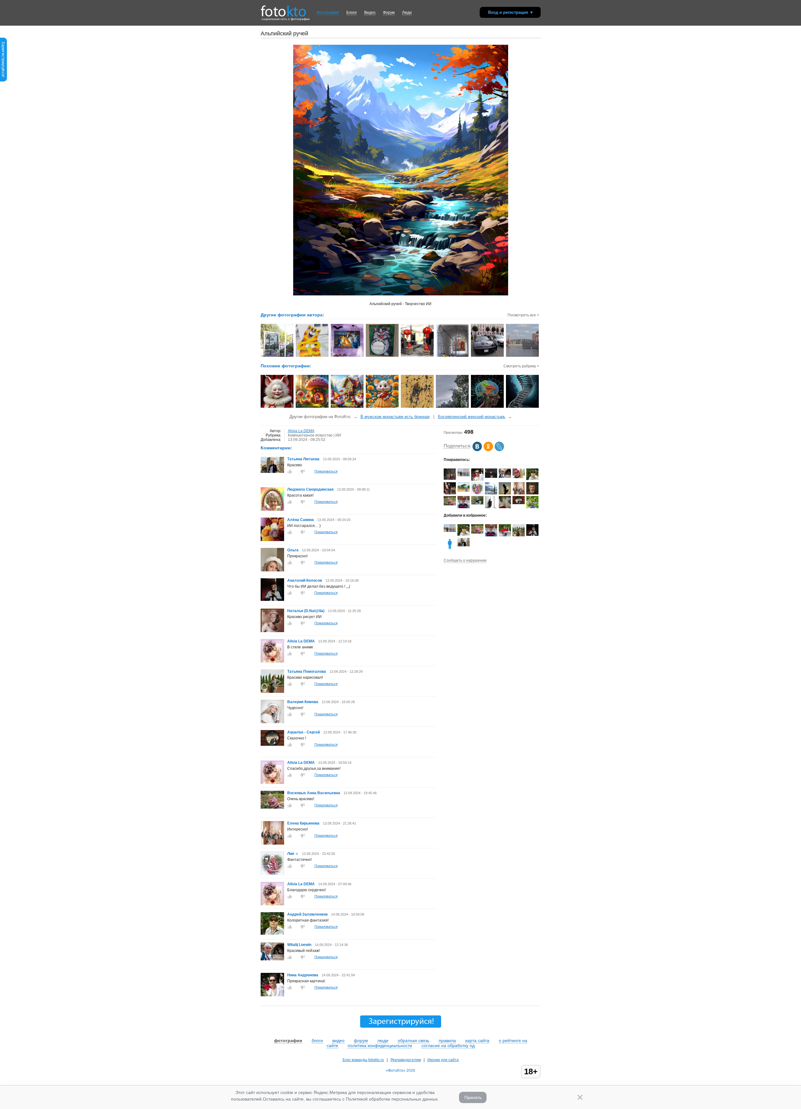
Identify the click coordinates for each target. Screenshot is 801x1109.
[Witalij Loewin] (272, 959)
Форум (389, 12)
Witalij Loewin (299, 945)
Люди (407, 12)
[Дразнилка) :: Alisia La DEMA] (382, 356)
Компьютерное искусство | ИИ (314, 435)
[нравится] (289, 471)
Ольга (293, 550)
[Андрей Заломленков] (272, 933)
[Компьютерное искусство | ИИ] (277, 407)
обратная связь (413, 1040)
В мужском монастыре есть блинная (395, 416)
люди (382, 1040)
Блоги (351, 12)
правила (447, 1040)
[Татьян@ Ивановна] (491, 476)
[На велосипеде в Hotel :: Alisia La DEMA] (452, 356)
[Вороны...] (452, 407)
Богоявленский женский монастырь (471, 416)
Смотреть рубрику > (521, 366)
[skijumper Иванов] (519, 477)
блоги (317, 1040)
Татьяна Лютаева (303, 459)
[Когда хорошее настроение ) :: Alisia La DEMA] (312, 356)
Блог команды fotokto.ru (363, 1060)
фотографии (288, 1040)
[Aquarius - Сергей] (272, 744)
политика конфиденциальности (380, 1045)
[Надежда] (450, 478)
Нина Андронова (302, 975)
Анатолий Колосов (304, 580)
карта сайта (477, 1040)
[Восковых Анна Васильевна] (272, 807)
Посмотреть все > (523, 315)
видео (338, 1040)
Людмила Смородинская (310, 489)
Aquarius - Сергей (303, 732)
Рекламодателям (405, 1060)
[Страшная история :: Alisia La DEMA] (347, 356)
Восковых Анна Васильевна (314, 793)
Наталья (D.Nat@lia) (305, 611)
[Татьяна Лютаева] (272, 471)
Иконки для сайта (443, 1060)
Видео (369, 12)
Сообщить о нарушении (465, 560)
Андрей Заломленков (307, 914)
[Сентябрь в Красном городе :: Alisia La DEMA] (522, 356)
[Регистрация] (3, 80)
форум (361, 1040)
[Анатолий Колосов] (272, 599)
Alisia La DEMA (301, 431)
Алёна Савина (300, 520)
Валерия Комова (302, 702)
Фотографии (328, 12)
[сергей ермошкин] (463, 475)
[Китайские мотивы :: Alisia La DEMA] (417, 356)
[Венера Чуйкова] (477, 503)
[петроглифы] (417, 407)
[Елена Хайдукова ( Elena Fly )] (463, 490)
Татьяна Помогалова (306, 671)
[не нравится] (302, 471)
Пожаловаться (326, 471)
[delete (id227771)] (450, 549)
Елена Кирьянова (303, 823)
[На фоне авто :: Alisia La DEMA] (487, 356)
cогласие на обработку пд (448, 1045)
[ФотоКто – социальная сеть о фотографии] (283, 9)
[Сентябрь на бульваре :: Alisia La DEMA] (277, 356)
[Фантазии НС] (487, 407)
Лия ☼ (292, 853)
